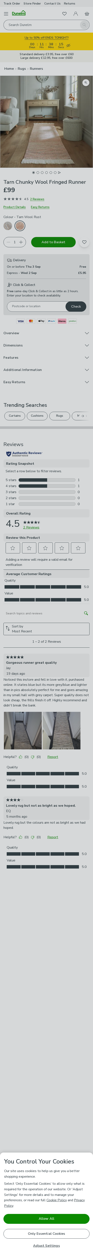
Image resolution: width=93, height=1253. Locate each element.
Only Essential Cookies (46, 1233)
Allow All (46, 1218)
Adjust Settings (46, 1246)
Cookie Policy (56, 1200)
